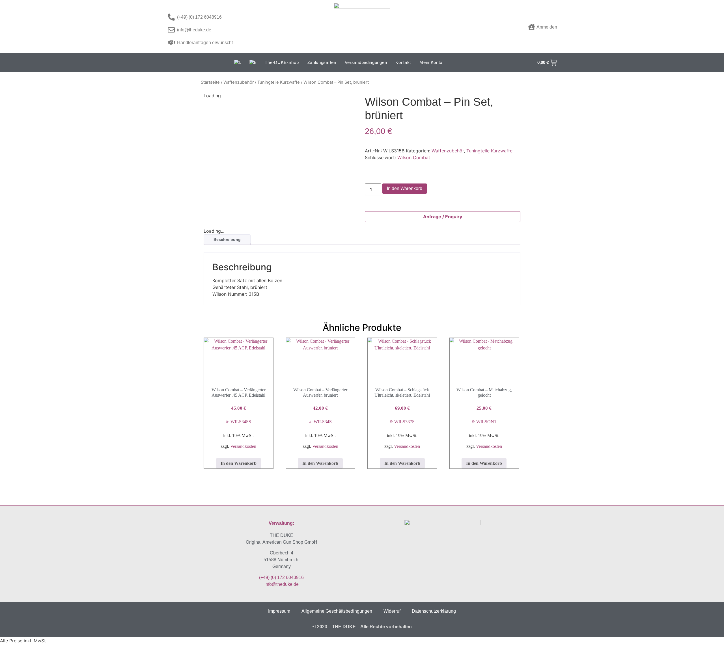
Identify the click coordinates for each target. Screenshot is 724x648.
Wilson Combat (413, 157)
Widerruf (391, 611)
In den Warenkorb (404, 188)
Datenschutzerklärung (434, 611)
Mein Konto (430, 62)
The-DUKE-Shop (282, 62)
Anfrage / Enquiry (442, 216)
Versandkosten (243, 446)
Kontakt (403, 62)
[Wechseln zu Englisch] (253, 62)
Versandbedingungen (366, 62)
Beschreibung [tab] (227, 239)
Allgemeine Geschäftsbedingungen (336, 611)
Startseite (210, 82)
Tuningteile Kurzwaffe (278, 82)
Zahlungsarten (321, 62)
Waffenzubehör (238, 82)
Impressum (279, 611)
